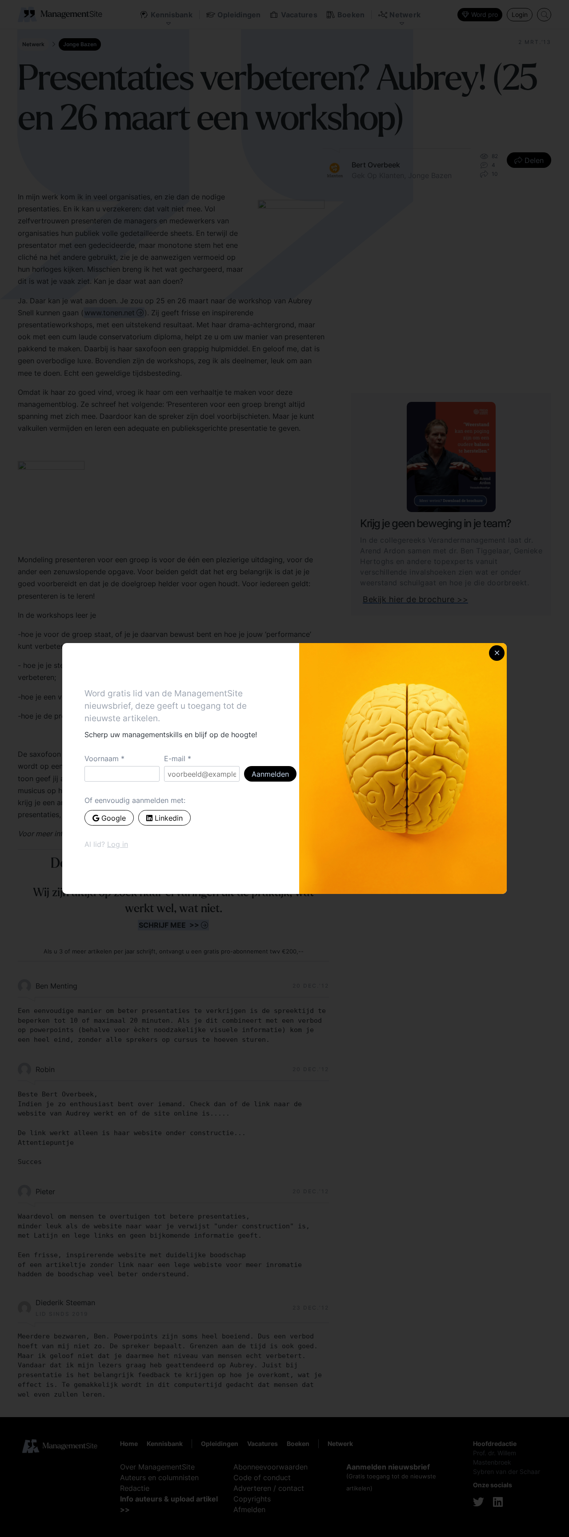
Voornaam (101, 758)
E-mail (174, 758)
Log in (117, 844)
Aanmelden (270, 774)
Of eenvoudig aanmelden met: (134, 800)
